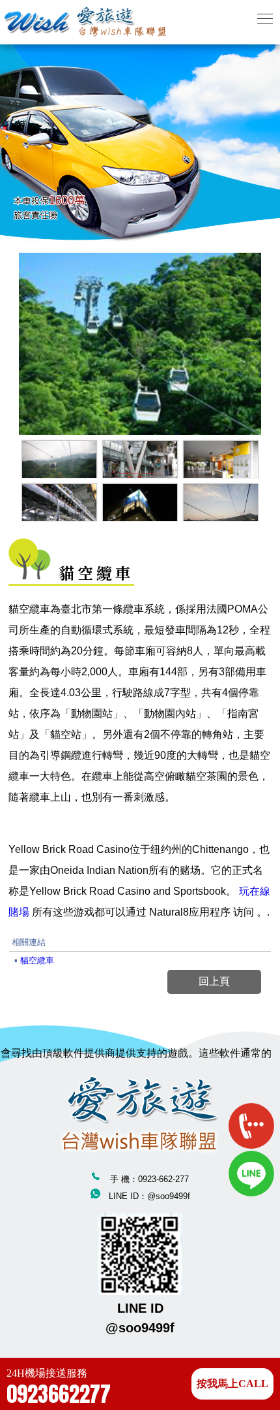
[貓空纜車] (59, 459)
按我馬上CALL (232, 1383)
